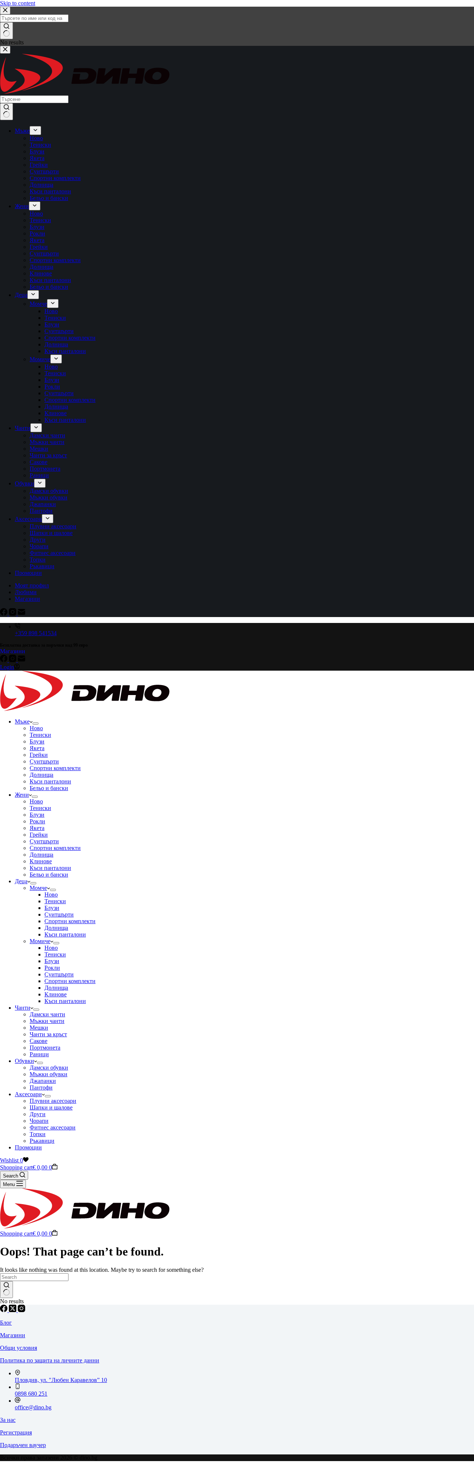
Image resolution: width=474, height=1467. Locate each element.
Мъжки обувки (48, 1074)
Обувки (24, 1061)
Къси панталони (50, 781)
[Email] (21, 660)
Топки (38, 1134)
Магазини (12, 651)
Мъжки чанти (47, 1021)
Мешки (39, 1027)
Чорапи (39, 1121)
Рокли (37, 821)
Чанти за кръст (48, 1034)
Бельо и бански (49, 788)
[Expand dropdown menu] (36, 723)
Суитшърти (44, 761)
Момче (38, 888)
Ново (36, 728)
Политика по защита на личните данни (49, 1360)
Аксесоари (28, 1094)
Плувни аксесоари (53, 1101)
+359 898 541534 (36, 633)
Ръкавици (42, 1141)
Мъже (22, 721)
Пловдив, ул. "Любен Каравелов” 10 (61, 1380)
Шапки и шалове (51, 1107)
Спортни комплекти (55, 768)
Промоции (28, 1147)
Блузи (37, 741)
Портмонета (45, 1047)
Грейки (39, 755)
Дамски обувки (49, 1067)
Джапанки (43, 1081)
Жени (22, 795)
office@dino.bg (33, 1407)
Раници (39, 1054)
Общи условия (18, 1348)
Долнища (41, 775)
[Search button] (6, 1289)
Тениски (40, 735)
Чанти (22, 1007)
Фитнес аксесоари (53, 1127)
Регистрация (16, 1432)
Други (38, 1114)
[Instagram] (13, 660)
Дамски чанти (47, 1014)
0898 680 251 (31, 1393)
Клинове (41, 861)
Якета (37, 748)
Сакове (38, 1041)
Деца (21, 881)
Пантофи (41, 1087)
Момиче (40, 941)
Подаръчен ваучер (23, 1445)
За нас (8, 1420)
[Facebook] (4, 660)
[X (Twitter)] (13, 1310)
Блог (6, 1322)
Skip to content (17, 3)
